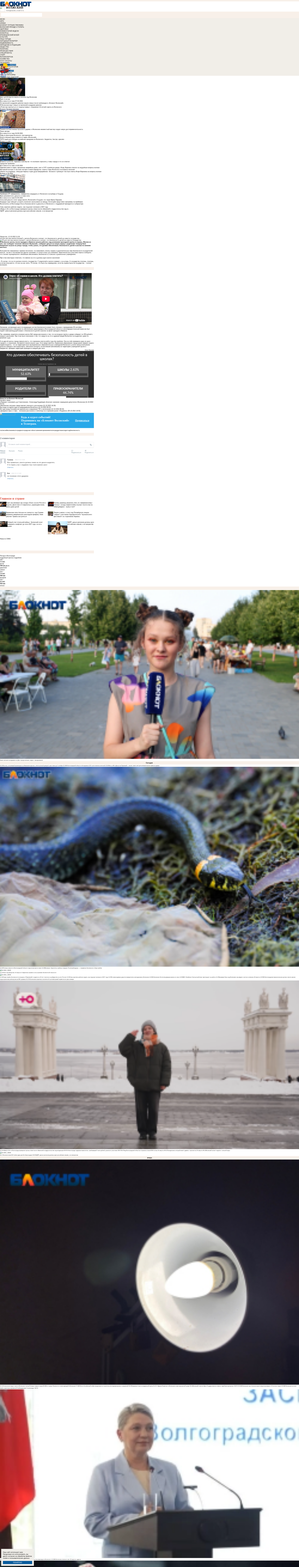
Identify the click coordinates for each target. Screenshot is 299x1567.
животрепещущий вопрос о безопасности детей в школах (25, 331)
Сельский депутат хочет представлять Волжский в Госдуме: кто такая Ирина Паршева (31, 200)
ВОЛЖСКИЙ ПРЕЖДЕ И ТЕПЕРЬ (12, 27)
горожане (45, 430)
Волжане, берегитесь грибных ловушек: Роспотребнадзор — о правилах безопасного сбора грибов (73, 968)
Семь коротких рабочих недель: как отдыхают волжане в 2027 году (89, 977)
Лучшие (12, 451)
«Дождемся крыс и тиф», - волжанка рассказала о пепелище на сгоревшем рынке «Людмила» (33, 411)
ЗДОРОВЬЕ (4, 29)
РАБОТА (13, 65)
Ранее (20, 451)
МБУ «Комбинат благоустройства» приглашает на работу (199, 977)
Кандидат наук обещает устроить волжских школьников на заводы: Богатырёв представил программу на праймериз (41, 202)
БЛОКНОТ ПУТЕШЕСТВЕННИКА (11, 25)
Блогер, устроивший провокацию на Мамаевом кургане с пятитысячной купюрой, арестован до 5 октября (33, 765)
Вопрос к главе (5, 141)
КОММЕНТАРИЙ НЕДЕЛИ (9, 31)
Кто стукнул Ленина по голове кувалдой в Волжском (60, 1386)
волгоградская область (28, 430)
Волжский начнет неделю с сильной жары (218, 1150)
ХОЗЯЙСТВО (4, 59)
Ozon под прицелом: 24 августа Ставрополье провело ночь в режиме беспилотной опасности (29, 972)
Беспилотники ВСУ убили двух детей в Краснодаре (17, 1155)
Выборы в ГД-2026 (6, 173)
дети (59, 430)
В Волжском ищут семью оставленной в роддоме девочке (21, 105)
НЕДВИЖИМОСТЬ (6, 43)
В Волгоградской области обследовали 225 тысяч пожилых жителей (85, 765)
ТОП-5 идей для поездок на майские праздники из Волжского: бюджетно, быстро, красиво (32, 139)
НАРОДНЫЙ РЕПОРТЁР (9, 41)
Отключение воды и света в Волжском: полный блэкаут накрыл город (22, 1386)
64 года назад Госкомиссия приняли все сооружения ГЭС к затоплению (25, 409)
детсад (67, 430)
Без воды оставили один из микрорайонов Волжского (19, 407)
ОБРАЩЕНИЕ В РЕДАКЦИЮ (10, 45)
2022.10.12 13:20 (16, 473)
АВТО (2, 21)
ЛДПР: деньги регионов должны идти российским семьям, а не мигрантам (57, 1155)
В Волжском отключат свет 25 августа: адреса (68, 1559)
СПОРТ (2, 55)
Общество (3, 237)
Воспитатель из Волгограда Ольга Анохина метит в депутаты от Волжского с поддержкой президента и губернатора (41, 204)
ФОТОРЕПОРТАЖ (6, 57)
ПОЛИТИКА (4, 49)
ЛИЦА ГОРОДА (5, 39)
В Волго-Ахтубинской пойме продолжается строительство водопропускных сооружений (103, 1386)
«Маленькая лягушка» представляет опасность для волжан (21, 405)
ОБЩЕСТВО (4, 47)
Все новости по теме (7, 101)
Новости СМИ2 (5, 539)
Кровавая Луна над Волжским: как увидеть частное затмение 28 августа (239, 977)
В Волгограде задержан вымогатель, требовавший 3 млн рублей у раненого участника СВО (93, 1150)
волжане (10, 430)
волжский (3, 430)
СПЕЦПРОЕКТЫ (6, 53)
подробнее (17, 558)
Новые (2, 451)
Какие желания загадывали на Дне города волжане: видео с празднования (21, 760)
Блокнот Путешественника (9, 109)
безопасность (75, 430)
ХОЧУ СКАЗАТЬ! (6, 61)
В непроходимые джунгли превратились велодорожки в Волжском (130, 977)
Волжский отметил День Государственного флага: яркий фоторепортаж (213, 1386)
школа (63, 430)
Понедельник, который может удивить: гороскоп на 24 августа (185, 1150)
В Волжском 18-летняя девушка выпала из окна (165, 977)
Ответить (10, 467)
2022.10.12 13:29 (20, 460)
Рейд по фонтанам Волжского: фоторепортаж (16, 135)
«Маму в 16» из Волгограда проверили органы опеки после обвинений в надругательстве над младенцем (33, 1150)
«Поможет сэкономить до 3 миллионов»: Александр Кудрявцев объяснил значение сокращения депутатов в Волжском (42, 402)
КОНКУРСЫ (4, 33)
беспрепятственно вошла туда (28, 343)
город (55, 430)
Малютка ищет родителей (9, 77)
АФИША (3, 23)
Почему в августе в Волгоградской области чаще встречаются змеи (22, 968)
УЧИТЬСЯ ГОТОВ (12, 67)
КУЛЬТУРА (4, 37)
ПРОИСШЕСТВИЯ (6, 51)
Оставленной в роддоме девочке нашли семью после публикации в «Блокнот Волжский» (32, 103)
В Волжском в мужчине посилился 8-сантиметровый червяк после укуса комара (51, 979)
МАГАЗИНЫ (11, 75)
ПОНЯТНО (17, 1562)
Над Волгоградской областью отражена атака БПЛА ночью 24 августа (144, 1150)
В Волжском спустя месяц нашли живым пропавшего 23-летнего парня (261, 1386)
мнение (39, 430)
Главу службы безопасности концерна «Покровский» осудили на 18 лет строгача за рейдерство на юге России (35, 977)
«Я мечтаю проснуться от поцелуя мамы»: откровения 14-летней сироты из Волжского (31, 107)
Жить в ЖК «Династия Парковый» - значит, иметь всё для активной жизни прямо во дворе (134, 765)
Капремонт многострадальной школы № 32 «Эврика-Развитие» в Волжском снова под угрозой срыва (160, 1386)
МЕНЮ (2, 19)
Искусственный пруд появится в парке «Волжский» (18, 137)
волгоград (16, 430)
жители (50, 430)
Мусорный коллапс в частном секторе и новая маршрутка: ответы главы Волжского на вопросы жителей (37, 169)
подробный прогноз (7, 558)
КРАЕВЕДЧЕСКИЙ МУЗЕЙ (9, 35)
